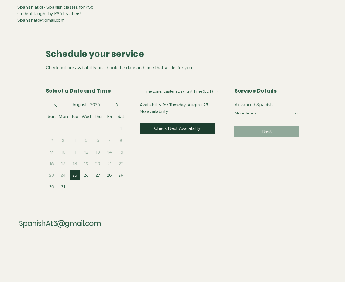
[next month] (116, 104)
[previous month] (56, 104)
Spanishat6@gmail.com (40, 20)
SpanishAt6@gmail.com (60, 223)
